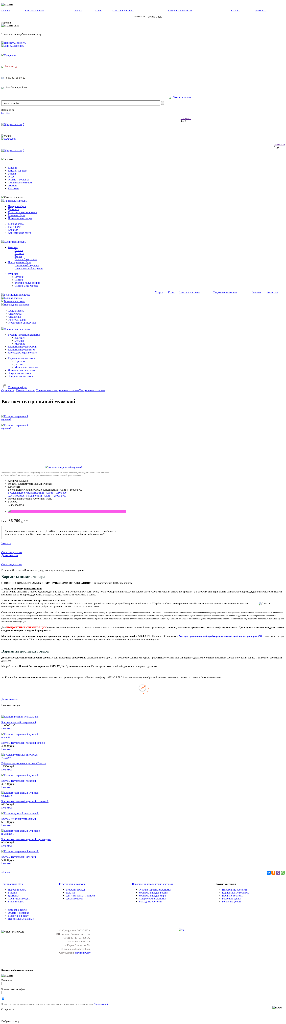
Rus (2, 113)
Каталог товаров (34, 10)
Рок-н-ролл (14, 226)
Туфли (18, 256)
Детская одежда (74, 898)
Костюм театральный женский (18, 856)
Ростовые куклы (231, 898)
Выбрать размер (10, 1021)
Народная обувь (17, 206)
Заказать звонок (182, 97)
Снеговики (14, 316)
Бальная (70, 892)
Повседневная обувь (19, 262)
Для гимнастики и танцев (80, 895)
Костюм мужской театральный (18, 818)
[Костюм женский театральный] (20, 716)
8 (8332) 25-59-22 (15, 77)
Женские (19, 337)
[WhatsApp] (283, 873)
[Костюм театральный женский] (20, 851)
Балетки (12, 892)
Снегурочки (15, 313)
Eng (8, 113)
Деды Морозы (16, 310)
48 (14, 505)
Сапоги (19, 250)
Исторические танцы (20, 218)
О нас (98, 10)
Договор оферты (17, 909)
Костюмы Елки (17, 319)
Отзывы (235, 10)
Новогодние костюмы (16, 304)
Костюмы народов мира (21, 349)
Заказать (6, 543)
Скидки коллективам (180, 10)
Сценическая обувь (15, 241)
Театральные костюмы (20, 376)
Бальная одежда (13, 298)
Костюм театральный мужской (18, 780)
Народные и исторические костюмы (152, 884)
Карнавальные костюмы (21, 358)
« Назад (5, 872)
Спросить (20, 42)
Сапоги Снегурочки (26, 259)
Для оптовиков (9, 555)
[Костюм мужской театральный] (20, 813)
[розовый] (10, 511)
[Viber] (278, 873)
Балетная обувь (16, 215)
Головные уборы (17, 387)
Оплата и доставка (123, 10)
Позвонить (18, 45)
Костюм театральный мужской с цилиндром (26, 839)
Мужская (13, 273)
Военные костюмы (14, 301)
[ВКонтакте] (269, 873)
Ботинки (19, 253)
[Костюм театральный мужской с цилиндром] (21, 833)
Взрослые (20, 361)
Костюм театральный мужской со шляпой (24, 801)
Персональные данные (21, 918)
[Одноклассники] (273, 873)
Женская (13, 247)
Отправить (7, 1009)
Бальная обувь (16, 223)
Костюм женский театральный (18, 722)
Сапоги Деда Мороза (26, 285)
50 (17, 505)
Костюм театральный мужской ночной (23, 742)
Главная (5, 10)
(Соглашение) (101, 1004)
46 (12, 505)
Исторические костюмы (21, 370)
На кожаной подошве (27, 265)
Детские (19, 340)
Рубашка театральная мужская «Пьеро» (23, 763)
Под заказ (6, 728)
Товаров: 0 (186, 118)
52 (20, 505)
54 (22, 505)
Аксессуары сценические (22, 352)
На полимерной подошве (29, 268)
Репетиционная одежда (17, 294)
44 (9, 505)
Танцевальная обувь (15, 200)
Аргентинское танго (19, 232)
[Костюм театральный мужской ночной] (21, 737)
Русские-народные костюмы (155, 889)
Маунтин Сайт (83, 952)
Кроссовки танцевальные (22, 212)
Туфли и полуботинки (27, 282)
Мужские (20, 343)
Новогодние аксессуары (22, 322)
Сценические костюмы (17, 329)
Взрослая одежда (75, 889)
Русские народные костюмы (24, 334)
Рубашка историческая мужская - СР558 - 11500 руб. (37, 492)
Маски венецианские (27, 367)
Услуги (78, 10)
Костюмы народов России (22, 346)
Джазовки (13, 209)
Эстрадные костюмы (19, 373)
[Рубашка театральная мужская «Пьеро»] (21, 757)
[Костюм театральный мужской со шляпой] (21, 795)
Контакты (260, 10)
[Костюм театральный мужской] (63, 467)
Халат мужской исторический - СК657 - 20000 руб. (37, 495)
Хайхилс (13, 229)
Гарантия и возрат (18, 915)
